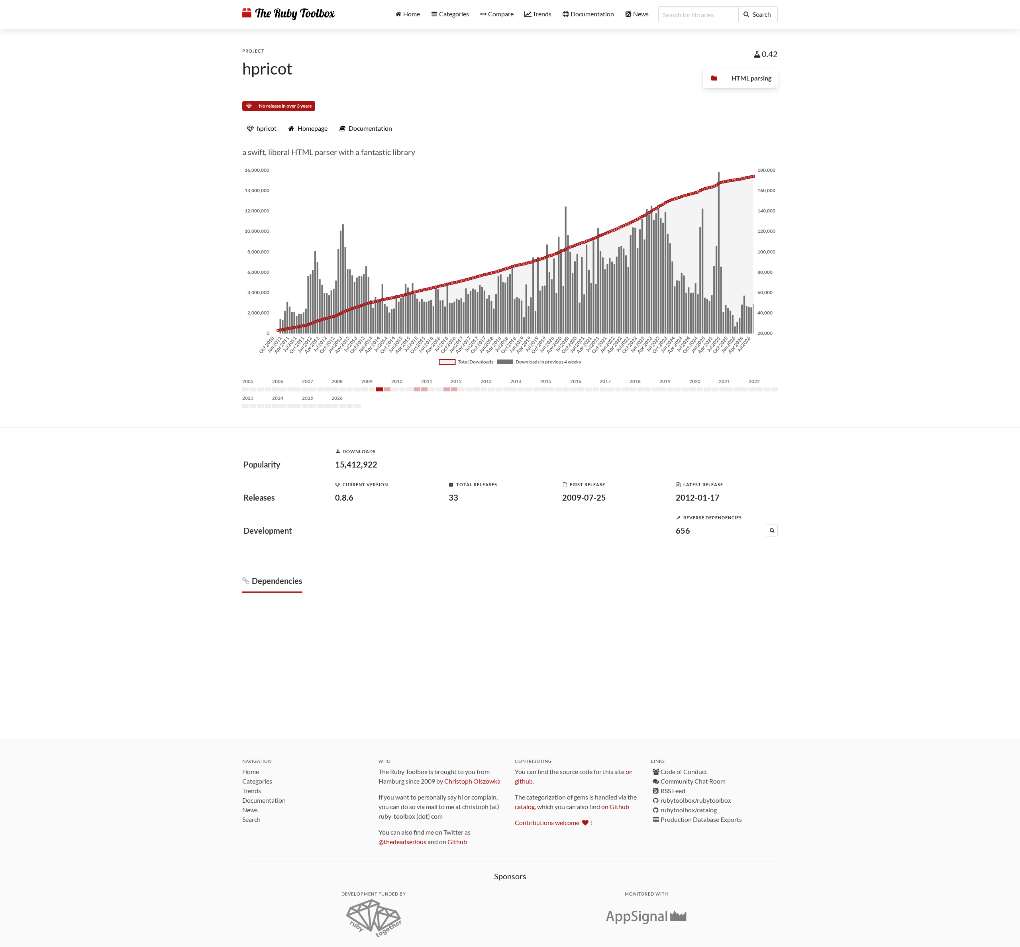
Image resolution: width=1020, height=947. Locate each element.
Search (251, 819)
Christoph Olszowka (472, 781)
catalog (525, 806)
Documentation (264, 800)
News (250, 809)
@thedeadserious (402, 841)
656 (683, 530)
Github (457, 841)
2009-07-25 (584, 497)
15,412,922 (356, 464)
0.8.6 (344, 497)
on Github (615, 806)
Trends (251, 790)
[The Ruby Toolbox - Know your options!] (288, 14)
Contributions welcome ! (553, 822)
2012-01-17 (698, 497)
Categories (257, 781)
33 (453, 497)
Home (250, 771)
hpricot (267, 68)
